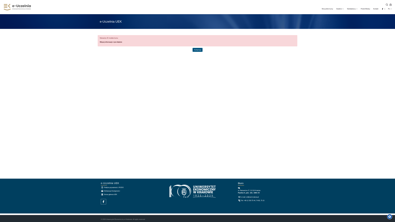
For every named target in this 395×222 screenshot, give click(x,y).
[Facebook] (103, 201)
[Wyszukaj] (387, 4)
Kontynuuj (197, 50)
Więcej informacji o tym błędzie (111, 42)
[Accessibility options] (389, 216)
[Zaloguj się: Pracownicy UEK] (390, 4)
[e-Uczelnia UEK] (17, 7)
